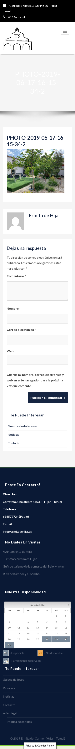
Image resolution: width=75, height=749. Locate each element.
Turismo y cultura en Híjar (20, 559)
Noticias (13, 434)
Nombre (14, 308)
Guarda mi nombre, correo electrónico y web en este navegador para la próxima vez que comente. (35, 380)
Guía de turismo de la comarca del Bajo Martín (33, 566)
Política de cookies (19, 721)
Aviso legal (10, 713)
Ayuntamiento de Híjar (17, 551)
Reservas (9, 688)
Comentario (16, 276)
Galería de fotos (13, 679)
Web (10, 351)
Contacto (14, 443)
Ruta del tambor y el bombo (21, 574)
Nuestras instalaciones (23, 426)
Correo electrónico (21, 329)
